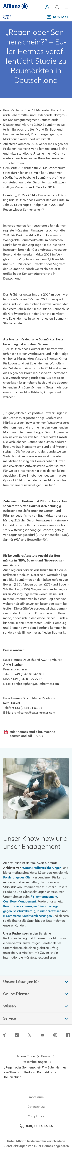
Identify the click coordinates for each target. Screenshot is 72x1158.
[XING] (4, 1035)
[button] (48, 7)
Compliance (36, 1116)
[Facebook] (68, 1035)
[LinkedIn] (16, 1035)
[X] (29, 1035)
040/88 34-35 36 (39, 1126)
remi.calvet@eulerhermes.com (34, 713)
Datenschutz (36, 1107)
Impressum (36, 1097)
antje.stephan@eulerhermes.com (36, 684)
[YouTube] (42, 1035)
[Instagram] (55, 1035)
